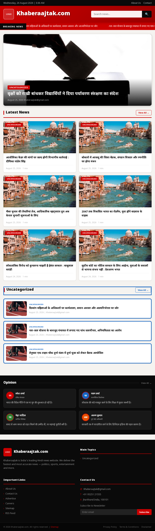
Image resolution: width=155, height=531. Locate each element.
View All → (143, 112)
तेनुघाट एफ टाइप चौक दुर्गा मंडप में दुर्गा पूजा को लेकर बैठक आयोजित (66, 353)
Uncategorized (90, 458)
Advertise (10, 498)
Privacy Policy (110, 526)
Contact (147, 3)
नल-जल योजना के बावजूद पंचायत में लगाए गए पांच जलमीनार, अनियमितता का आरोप (75, 331)
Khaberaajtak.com (43, 14)
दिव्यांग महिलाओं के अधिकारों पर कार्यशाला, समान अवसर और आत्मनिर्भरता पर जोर (59, 26)
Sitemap (9, 508)
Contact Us (11, 493)
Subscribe (144, 512)
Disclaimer (146, 526)
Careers (9, 503)
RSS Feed (10, 513)
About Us (136, 3)
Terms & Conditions (129, 526)
